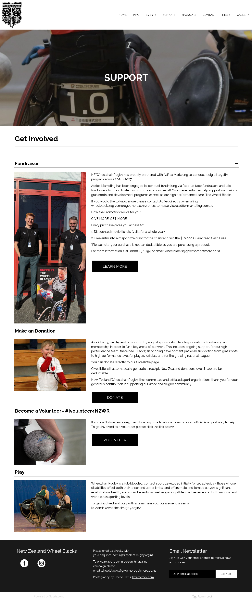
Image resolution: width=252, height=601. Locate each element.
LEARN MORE (115, 266)
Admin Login (205, 596)
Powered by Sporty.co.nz (49, 596)
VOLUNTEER (115, 440)
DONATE (115, 397)
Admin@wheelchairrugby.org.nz (118, 508)
